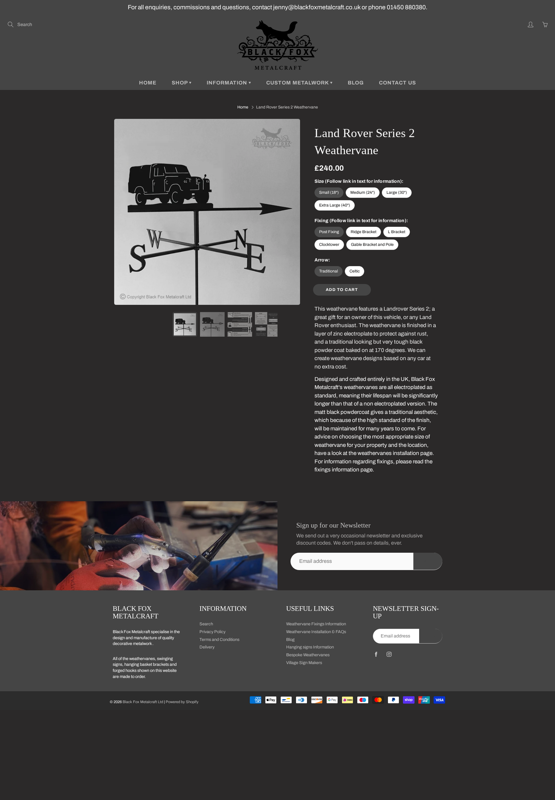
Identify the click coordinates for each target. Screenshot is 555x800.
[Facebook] (376, 654)
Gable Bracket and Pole (372, 244)
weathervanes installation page (395, 453)
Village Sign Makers (304, 662)
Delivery (206, 647)
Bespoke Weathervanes (308, 654)
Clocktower (329, 244)
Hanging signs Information (310, 647)
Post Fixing (329, 232)
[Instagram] (389, 654)
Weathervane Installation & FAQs (316, 631)
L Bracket (396, 232)
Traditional (328, 271)
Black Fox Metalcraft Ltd (143, 702)
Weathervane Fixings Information (316, 624)
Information (228, 83)
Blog (356, 83)
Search (206, 624)
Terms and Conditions (219, 639)
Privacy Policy (212, 631)
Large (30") (396, 192)
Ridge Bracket (363, 232)
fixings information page (343, 470)
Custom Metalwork (298, 83)
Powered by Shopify (182, 702)
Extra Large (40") (334, 205)
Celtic (354, 271)
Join (428, 561)
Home (147, 83)
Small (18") (329, 192)
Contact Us (397, 83)
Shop (180, 83)
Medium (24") (362, 192)
